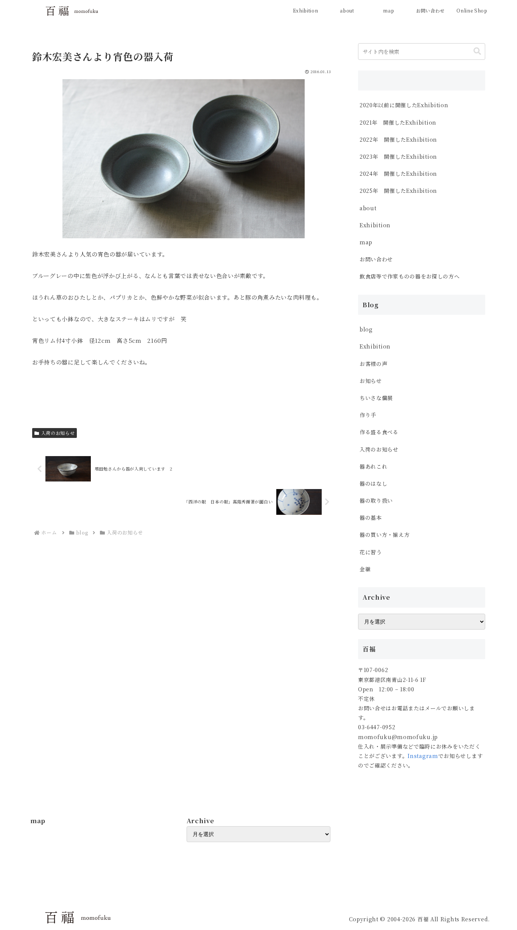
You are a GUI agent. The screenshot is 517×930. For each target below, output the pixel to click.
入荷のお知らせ (58, 433)
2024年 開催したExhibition (401, 173)
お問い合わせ (376, 259)
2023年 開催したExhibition (398, 156)
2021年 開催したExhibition (398, 122)
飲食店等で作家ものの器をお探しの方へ (412, 276)
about (368, 208)
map (366, 242)
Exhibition (375, 225)
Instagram (423, 756)
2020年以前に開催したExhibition (404, 105)
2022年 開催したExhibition (398, 139)
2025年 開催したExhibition (398, 190)
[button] (477, 51)
